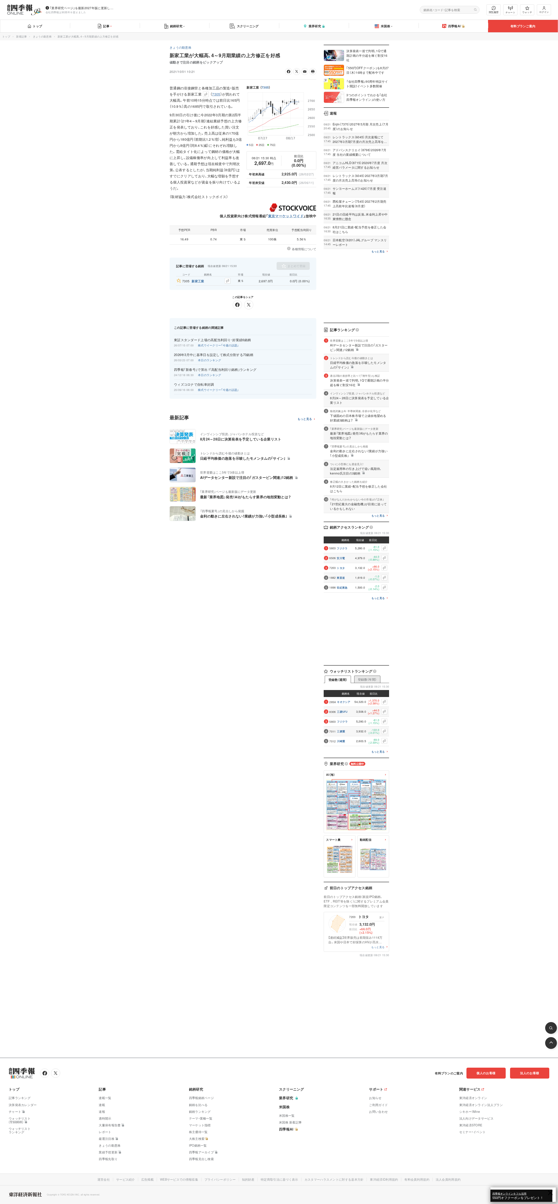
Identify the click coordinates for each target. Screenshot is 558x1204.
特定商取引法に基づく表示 (279, 1179)
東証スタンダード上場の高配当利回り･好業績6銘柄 (212, 340)
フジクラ (342, 548)
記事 (106, 26)
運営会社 (103, 1179)
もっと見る (305, 419)
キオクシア (343, 702)
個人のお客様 (486, 1073)
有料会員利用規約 (416, 1179)
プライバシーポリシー (220, 1179)
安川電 (341, 558)
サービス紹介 (125, 1179)
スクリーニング (248, 26)
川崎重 (341, 741)
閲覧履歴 (493, 12)
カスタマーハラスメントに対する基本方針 (334, 1179)
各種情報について (304, 249)
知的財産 (248, 1179)
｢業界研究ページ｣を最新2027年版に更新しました (82, 8)
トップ (37, 26)
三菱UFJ (342, 712)
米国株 (385, 26)
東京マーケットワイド (286, 215)
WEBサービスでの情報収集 (179, 1179)
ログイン (544, 12)
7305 (265, 87)
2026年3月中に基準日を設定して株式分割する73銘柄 (213, 355)
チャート (510, 12)
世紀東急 (342, 587)
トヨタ (341, 568)
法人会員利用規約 (448, 1179)
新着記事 (21, 36)
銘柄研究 (176, 26)
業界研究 (315, 26)
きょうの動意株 (42, 36)
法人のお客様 (529, 1073)
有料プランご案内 (522, 26)
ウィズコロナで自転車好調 (194, 384)
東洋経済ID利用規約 (384, 1179)
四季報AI (454, 26)
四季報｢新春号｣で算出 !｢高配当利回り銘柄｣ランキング (215, 369)
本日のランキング (209, 360)
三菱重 (341, 731)
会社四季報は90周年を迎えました (66, 12)
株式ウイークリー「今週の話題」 (218, 345)
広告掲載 (147, 1179)
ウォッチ (527, 12)
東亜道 (341, 578)
